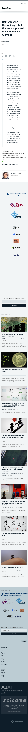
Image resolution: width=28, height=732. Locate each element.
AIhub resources (23, 2)
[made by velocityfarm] (15, 721)
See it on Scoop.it (6, 164)
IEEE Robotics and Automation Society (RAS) (12, 338)
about (7, 2)
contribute (12, 2)
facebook (3, 672)
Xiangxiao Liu (5, 473)
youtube (3, 677)
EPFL (3, 374)
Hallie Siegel (6, 41)
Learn (2, 655)
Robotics (15, 164)
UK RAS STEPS (13, 507)
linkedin (2, 670)
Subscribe (14, 305)
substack (3, 669)
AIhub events (23, 3)
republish (17, 2)
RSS (2, 666)
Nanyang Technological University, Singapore (12, 570)
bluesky (2, 675)
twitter (2, 673)
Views (2, 652)
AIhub (3, 409)
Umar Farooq (5, 507)
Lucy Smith (9, 409)
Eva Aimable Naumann (14, 473)
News (2, 650)
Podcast (3, 653)
